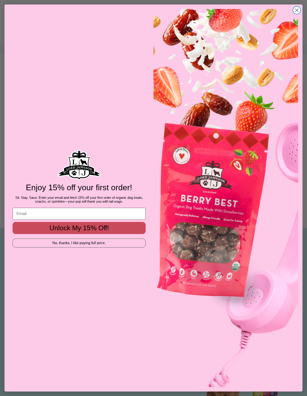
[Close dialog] (297, 10)
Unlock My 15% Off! (79, 228)
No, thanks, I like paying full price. (79, 243)
